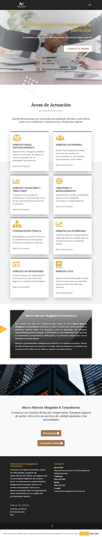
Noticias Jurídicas (18, 509)
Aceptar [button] (84, 533)
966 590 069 (48, 57)
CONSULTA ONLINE (78, 48)
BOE (12, 515)
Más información (21, 166)
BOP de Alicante (17, 512)
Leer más (94, 533)
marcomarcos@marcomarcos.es (59, 69)
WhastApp (49, 433)
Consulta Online (49, 443)
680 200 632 (48, 63)
